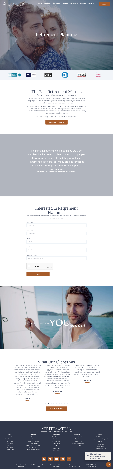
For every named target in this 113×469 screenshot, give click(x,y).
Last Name (29, 230)
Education (74, 4)
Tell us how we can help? (34, 255)
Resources (56, 4)
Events (65, 4)
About (40, 4)
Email (28, 247)
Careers (83, 4)
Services (47, 4)
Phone (28, 239)
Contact (91, 4)
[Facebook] (44, 459)
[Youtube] (56, 459)
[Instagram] (69, 459)
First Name (29, 222)
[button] (45, 403)
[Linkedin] (62, 459)
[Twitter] (50, 459)
